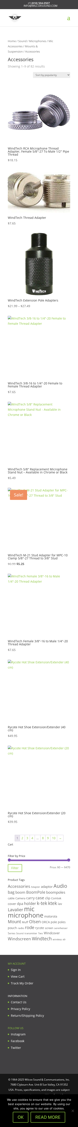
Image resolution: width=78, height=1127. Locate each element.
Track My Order (22, 983)
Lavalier (15, 910)
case (40, 898)
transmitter (30, 933)
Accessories (19, 886)
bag (11, 892)
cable (11, 898)
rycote (39, 928)
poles (62, 922)
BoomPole (35, 892)
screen (49, 928)
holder (30, 903)
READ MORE (47, 1117)
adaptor (47, 886)
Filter (15, 868)
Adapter (35, 886)
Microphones (37, 41)
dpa (20, 903)
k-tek (42, 903)
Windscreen (19, 939)
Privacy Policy (20, 1009)
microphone (25, 915)
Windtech (42, 939)
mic (29, 909)
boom (20, 892)
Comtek (56, 898)
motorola (50, 916)
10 (53, 838)
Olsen (35, 921)
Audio (60, 885)
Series (11, 933)
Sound (22, 41)
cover (12, 903)
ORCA (46, 922)
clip (47, 898)
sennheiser (61, 928)
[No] (72, 1111)
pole (54, 922)
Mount (14, 921)
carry (30, 898)
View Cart (17, 976)
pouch (12, 928)
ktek (52, 903)
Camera (20, 898)
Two (40, 933)
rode (29, 927)
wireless (57, 939)
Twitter (16, 1048)
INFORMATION (17, 996)
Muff (25, 922)
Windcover (52, 933)
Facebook (17, 1041)
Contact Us (18, 1002)
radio (21, 928)
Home (12, 41)
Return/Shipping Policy (27, 1015)
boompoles (55, 892)
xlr (64, 939)
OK (21, 1117)
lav (60, 904)
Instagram (18, 1034)
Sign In (16, 970)
